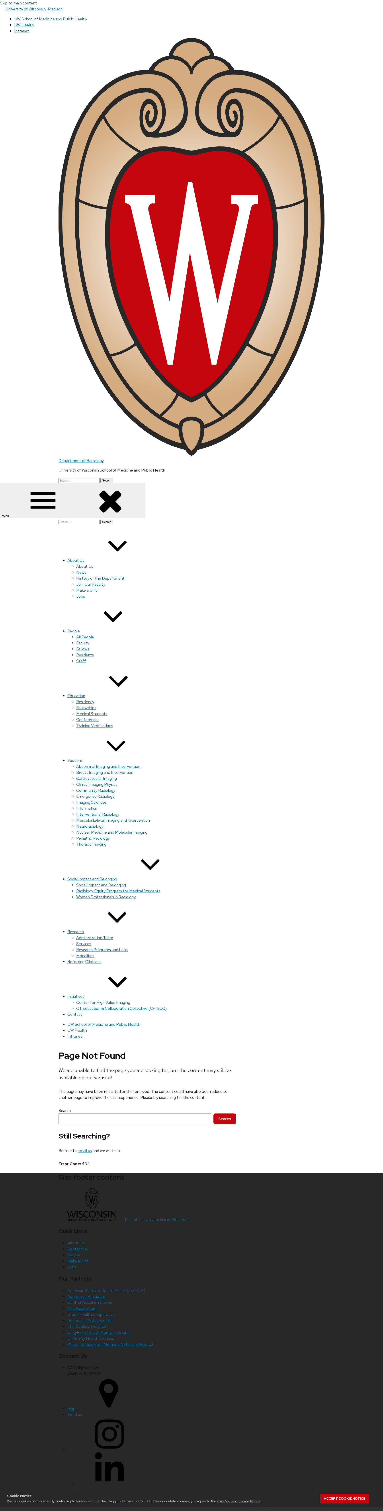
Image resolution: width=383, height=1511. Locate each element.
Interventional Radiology (97, 814)
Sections (75, 760)
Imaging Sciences (91, 802)
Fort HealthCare (81, 1308)
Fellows (82, 648)
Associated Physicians (86, 1296)
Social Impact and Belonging (92, 878)
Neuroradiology (89, 826)
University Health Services (90, 1338)
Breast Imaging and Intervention (104, 772)
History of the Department (100, 578)
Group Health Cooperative (91, 1314)
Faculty (82, 642)
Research (75, 931)
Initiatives (75, 996)
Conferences (87, 719)
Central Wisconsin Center (90, 1302)
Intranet (21, 30)
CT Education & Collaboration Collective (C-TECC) (121, 1008)
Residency (85, 701)
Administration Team (94, 937)
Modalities (85, 955)
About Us (75, 560)
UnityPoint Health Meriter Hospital (98, 1332)
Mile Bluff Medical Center (90, 1320)
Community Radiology (95, 790)
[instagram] (109, 1449)
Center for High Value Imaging (103, 1002)
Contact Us (77, 1249)
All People (85, 636)
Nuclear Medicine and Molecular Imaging (111, 832)
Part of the (157, 1219)
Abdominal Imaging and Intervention (108, 766)
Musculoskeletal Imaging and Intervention (113, 820)
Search (65, 1110)
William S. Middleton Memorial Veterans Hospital (110, 1344)
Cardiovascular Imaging (96, 778)
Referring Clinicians (84, 961)
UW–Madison (34, 9)
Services (83, 943)
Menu (6, 516)
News (81, 572)
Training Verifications (94, 725)
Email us (74, 1414)
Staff (81, 660)
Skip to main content (18, 3)
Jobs (80, 596)
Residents (85, 654)
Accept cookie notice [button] (344, 1498)
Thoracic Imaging (91, 844)
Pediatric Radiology (93, 838)
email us (85, 1150)
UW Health (24, 24)
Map (71, 1408)
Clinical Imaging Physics (96, 784)
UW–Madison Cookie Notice (238, 1501)
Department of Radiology (81, 460)
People (73, 631)
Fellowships (86, 707)
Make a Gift (86, 590)
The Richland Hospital (86, 1326)
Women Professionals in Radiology (106, 896)
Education (76, 695)
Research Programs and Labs (102, 949)
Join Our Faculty (90, 584)
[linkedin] (109, 1484)
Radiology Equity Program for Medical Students (118, 890)
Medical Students (91, 713)
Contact (74, 1014)
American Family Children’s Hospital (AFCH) (106, 1290)
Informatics (86, 808)
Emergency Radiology (95, 796)
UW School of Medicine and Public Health (50, 18)
